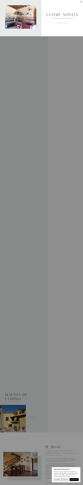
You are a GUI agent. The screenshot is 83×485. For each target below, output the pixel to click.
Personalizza (57, 479)
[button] (81, 1)
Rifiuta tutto (65, 479)
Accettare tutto (74, 479)
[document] (41, 242)
